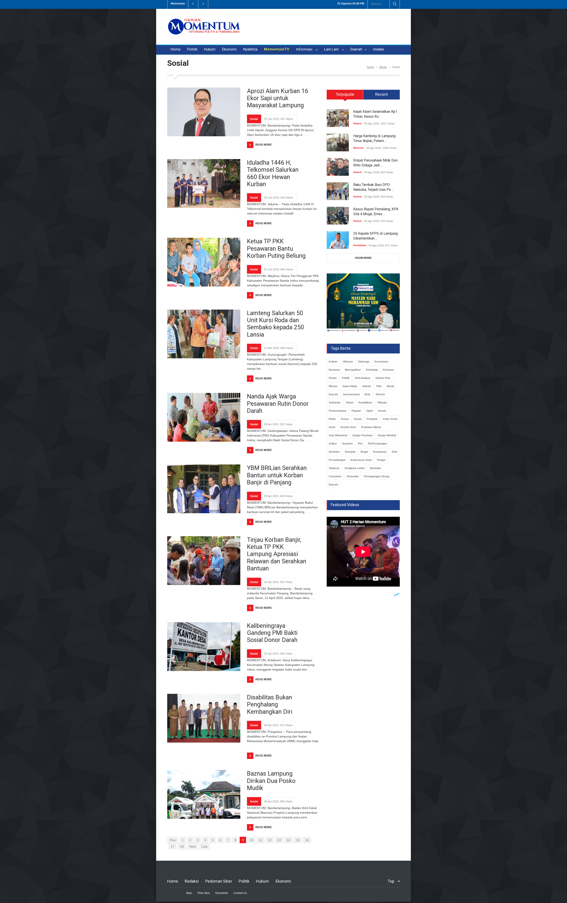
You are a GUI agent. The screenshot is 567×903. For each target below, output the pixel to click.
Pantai (333, 378)
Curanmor (335, 476)
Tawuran (334, 468)
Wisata (333, 386)
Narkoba (375, 468)
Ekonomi (229, 49)
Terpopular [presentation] (345, 94)
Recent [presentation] (381, 94)
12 (270, 840)
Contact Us (240, 893)
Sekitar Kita (382, 378)
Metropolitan (353, 369)
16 (307, 840)
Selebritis (335, 402)
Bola (367, 394)
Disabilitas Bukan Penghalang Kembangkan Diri (269, 704)
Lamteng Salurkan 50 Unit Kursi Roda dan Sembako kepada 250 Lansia (275, 324)
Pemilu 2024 (348, 427)
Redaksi (192, 881)
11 (260, 840)
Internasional (351, 394)
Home (176, 49)
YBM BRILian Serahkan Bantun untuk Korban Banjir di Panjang (277, 475)
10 (251, 840)
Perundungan (337, 460)
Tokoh (349, 402)
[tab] (345, 96)
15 (297, 840)
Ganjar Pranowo (362, 435)
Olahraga (363, 361)
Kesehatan (381, 361)
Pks (360, 443)
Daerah (356, 49)
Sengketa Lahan (354, 468)
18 (182, 846)
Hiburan (348, 361)
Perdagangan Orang (376, 476)
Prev (173, 840)
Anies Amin (390, 419)
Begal (364, 451)
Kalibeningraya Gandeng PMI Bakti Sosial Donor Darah (272, 633)
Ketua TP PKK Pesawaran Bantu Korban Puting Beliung (276, 248)
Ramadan (353, 476)
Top (391, 881)
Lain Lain (332, 49)
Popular (356, 410)
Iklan (189, 893)
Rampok (350, 451)
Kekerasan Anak (361, 460)
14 (288, 840)
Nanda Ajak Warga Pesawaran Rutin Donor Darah (278, 403)
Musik (390, 386)
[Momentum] (203, 30)
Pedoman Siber (218, 881)
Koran (345, 419)
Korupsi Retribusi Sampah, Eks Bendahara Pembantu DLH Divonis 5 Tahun (292, 3)
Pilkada (382, 402)
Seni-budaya (362, 378)
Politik (192, 49)
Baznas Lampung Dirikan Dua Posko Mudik (271, 781)
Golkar (333, 443)
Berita (383, 67)
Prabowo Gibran (371, 427)
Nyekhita (250, 49)
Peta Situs (204, 893)
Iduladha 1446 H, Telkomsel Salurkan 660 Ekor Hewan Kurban (273, 173)
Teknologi (372, 369)
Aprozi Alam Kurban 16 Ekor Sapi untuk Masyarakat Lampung (277, 98)
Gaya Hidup (349, 386)
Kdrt (394, 451)
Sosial (254, 119)
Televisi (380, 394)
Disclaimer (221, 893)
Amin (332, 427)
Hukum (210, 49)
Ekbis (332, 419)
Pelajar (381, 460)
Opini (369, 410)
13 (279, 840)
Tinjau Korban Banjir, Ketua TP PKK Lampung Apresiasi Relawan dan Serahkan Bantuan (276, 554)
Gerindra (334, 451)
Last (205, 846)
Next (192, 846)
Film (379, 386)
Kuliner (333, 361)
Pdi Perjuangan (377, 443)
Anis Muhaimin (338, 435)
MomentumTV (276, 49)
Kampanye (380, 451)
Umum (382, 410)
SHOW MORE (363, 257)
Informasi (305, 49)
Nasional (334, 369)
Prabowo (372, 419)
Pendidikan (359, 245)
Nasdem (347, 443)
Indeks (378, 49)
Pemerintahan (337, 410)
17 (172, 846)
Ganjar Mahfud (387, 435)
